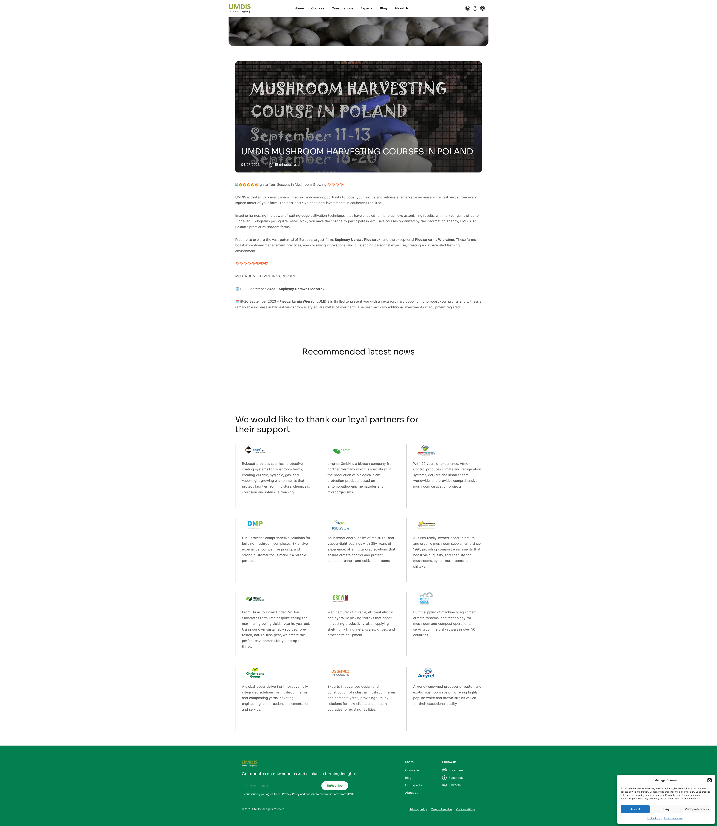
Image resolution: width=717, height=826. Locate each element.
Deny (666, 809)
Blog (383, 8)
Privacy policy (418, 809)
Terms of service (441, 809)
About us (411, 792)
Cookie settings (465, 809)
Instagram (456, 770)
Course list (412, 770)
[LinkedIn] (444, 785)
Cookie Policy (654, 818)
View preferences (697, 809)
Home (299, 8)
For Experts (413, 785)
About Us (402, 8)
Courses (317, 8)
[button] (709, 780)
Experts (367, 8)
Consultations (342, 8)
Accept (635, 809)
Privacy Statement (673, 818)
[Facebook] (444, 777)
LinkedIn (455, 785)
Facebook (456, 778)
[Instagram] (444, 770)
